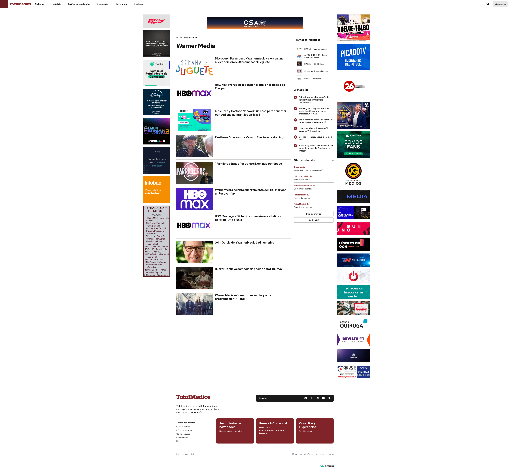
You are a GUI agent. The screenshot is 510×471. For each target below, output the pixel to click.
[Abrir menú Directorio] (111, 4)
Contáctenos (182, 437)
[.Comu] (353, 57)
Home (179, 37)
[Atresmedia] (353, 115)
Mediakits (56, 4)
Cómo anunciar (183, 434)
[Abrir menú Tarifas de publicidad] (93, 4)
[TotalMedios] (197, 397)
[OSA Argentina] (255, 23)
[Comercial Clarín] (353, 308)
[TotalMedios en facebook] (305, 398)
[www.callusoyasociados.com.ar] (353, 371)
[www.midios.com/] (156, 43)
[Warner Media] (353, 27)
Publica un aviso (313, 214)
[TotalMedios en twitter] (311, 398)
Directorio (102, 4)
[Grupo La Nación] (156, 160)
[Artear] (353, 260)
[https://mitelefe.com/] (156, 131)
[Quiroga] (353, 324)
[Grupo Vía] (353, 244)
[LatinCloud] (353, 355)
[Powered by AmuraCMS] (327, 466)
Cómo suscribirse (184, 430)
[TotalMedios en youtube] (323, 398)
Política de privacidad (185, 454)
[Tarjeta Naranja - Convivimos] (353, 339)
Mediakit (180, 441)
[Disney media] (156, 102)
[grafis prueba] (156, 21)
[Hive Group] (353, 196)
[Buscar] (488, 4)
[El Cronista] (353, 292)
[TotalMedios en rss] (329, 398)
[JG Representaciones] (353, 174)
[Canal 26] (353, 86)
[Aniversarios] (156, 241)
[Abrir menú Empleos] (145, 4)
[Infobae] (156, 189)
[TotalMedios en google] (317, 398)
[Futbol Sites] (353, 144)
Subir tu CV (314, 220)
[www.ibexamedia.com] (353, 212)
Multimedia (121, 4)
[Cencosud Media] (156, 73)
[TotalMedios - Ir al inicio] (20, 4)
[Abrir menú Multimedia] (129, 4)
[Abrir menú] (4, 4)
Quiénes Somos (183, 426)
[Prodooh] (353, 276)
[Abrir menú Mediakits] (64, 4)
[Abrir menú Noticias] (46, 4)
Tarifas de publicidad (79, 4)
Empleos (138, 4)
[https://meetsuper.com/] (353, 228)
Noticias (39, 4)
